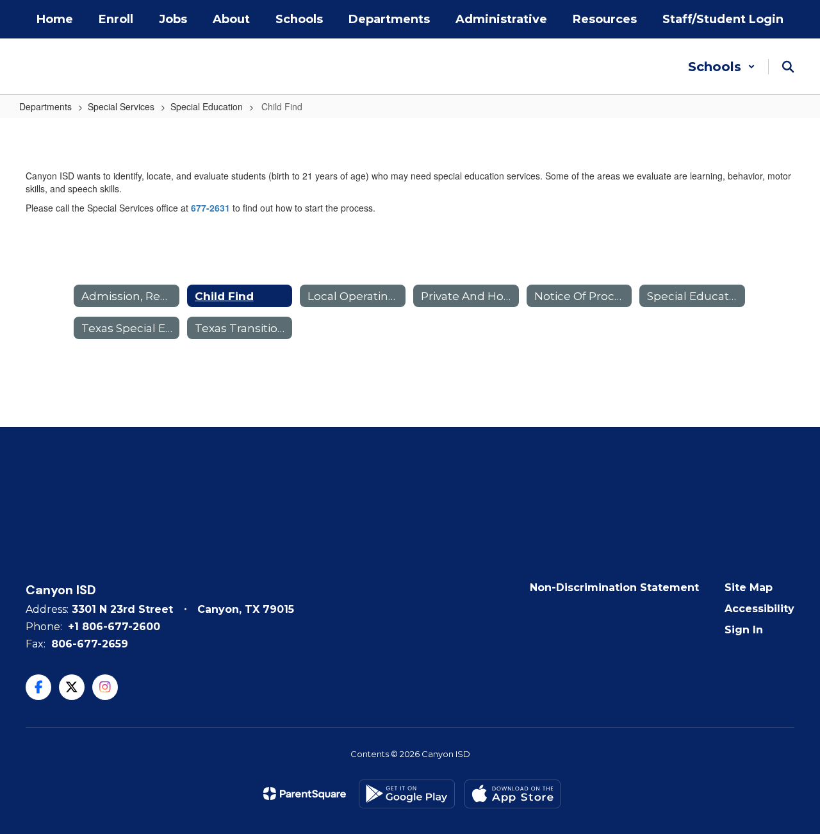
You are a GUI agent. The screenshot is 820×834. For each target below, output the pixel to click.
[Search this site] (788, 66)
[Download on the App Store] (512, 794)
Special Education (206, 106)
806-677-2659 (89, 644)
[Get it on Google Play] (407, 794)
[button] (721, 66)
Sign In (744, 630)
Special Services (121, 106)
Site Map (749, 587)
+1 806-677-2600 (114, 627)
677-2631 (210, 207)
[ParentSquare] (304, 793)
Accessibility (759, 609)
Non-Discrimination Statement (614, 587)
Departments (45, 106)
